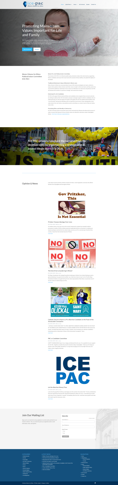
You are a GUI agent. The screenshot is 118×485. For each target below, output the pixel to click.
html (64, 431)
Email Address (65, 419)
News (24, 466)
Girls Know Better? (46, 469)
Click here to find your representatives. (61, 114)
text (64, 433)
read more (50, 233)
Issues (75, 4)
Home (62, 4)
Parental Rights (26, 470)
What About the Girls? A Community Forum (51, 459)
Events (24, 457)
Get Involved (82, 4)
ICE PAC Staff (52, 224)
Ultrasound (25, 473)
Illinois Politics (26, 463)
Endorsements (26, 456)
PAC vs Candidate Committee (57, 338)
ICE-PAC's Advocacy (27, 461)
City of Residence (65, 425)
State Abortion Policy (27, 471)
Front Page (25, 459)
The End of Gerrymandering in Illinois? (60, 271)
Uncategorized (26, 475)
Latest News (68, 4)
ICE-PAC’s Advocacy (87, 470)
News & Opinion (26, 468)
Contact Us (93, 4)
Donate (87, 4)
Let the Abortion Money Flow (57, 387)
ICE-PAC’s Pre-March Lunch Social (49, 461)
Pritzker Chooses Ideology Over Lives (60, 222)
